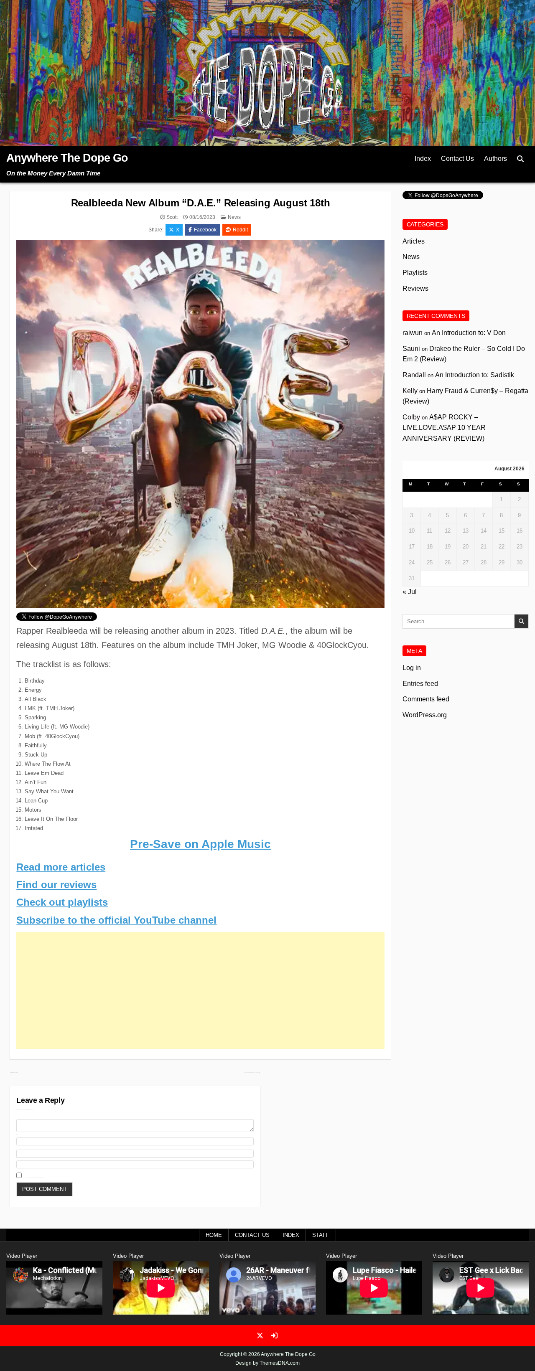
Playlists (415, 272)
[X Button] (260, 1335)
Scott (172, 217)
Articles (414, 241)
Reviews (415, 288)
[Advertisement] (200, 990)
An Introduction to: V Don (469, 332)
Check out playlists (62, 902)
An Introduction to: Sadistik (474, 374)
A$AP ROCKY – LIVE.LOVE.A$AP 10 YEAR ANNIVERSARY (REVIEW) (444, 428)
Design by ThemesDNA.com (267, 1363)
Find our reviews (56, 884)
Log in (412, 667)
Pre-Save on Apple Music (200, 844)
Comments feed (426, 699)
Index (423, 158)
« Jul (410, 591)
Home (214, 1235)
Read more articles (60, 867)
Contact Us (457, 158)
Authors (495, 158)
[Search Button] (520, 159)
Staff (320, 1235)
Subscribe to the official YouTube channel (116, 920)
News (234, 217)
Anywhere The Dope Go (67, 158)
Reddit (240, 230)
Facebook (205, 230)
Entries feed (420, 683)
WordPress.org (425, 715)
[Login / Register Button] (274, 1335)
